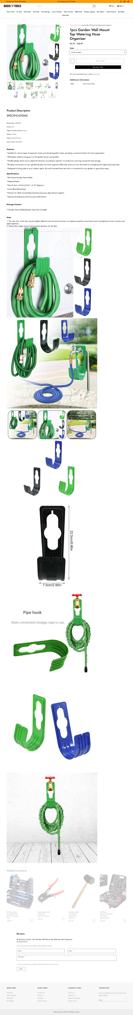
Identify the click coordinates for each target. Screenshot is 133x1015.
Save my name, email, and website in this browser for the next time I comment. (38, 964)
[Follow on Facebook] (121, 1)
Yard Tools (36, 12)
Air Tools (19, 12)
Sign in (121, 6)
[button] (60, 27)
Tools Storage (45, 12)
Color (72, 48)
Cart (112, 6)
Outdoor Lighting (89, 12)
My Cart (39, 995)
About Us (71, 993)
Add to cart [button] (31, 920)
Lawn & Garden (57, 12)
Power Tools (10, 12)
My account (41, 993)
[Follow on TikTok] (128, 1)
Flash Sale (65, 15)
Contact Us (71, 995)
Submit (21, 969)
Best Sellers (100, 12)
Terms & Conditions (74, 998)
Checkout (40, 998)
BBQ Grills (78, 12)
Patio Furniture (68, 12)
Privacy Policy (72, 1001)
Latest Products (111, 12)
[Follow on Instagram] (124, 1)
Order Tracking (42, 1001)
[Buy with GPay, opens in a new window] (98, 67)
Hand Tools (27, 12)
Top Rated (121, 12)
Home (71, 25)
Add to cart (100, 61)
